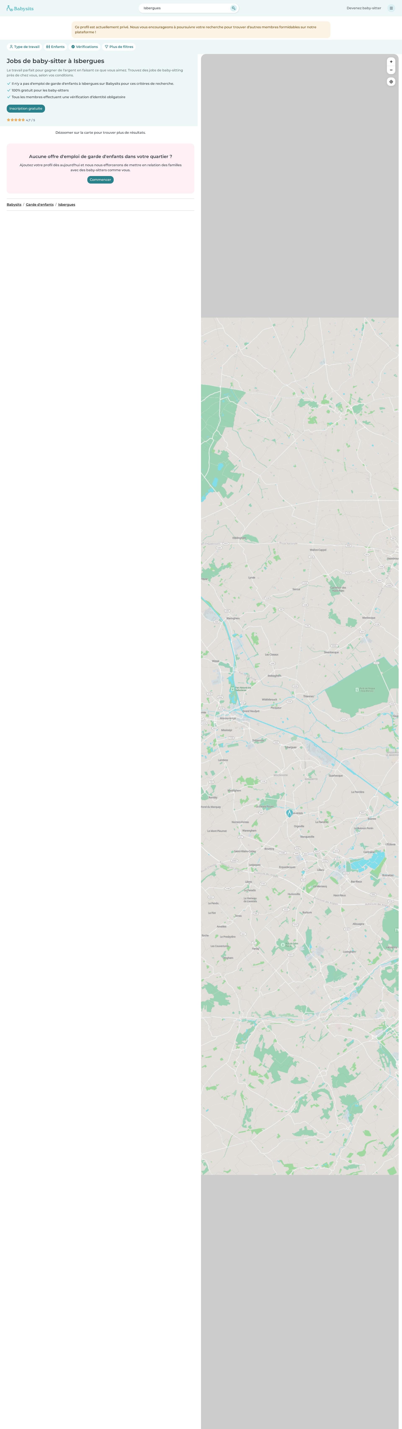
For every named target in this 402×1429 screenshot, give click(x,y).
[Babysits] (20, 8)
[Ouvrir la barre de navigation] (391, 8)
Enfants (57, 47)
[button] (289, 813)
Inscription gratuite (25, 109)
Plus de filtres (121, 47)
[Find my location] (391, 81)
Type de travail (26, 47)
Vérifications (86, 47)
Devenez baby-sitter (364, 8)
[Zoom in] (391, 61)
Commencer (100, 180)
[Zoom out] (391, 70)
